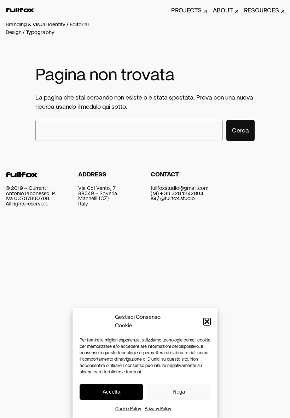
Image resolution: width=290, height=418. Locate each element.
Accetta (111, 392)
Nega (179, 392)
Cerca (240, 130)
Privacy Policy (158, 408)
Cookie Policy (128, 408)
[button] (206, 321)
